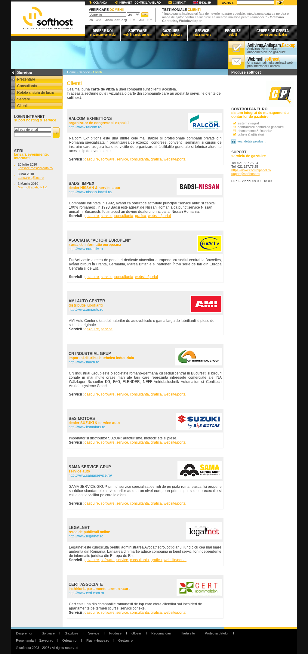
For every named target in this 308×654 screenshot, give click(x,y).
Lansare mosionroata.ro (35, 168)
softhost (47, 18)
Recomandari (161, 633)
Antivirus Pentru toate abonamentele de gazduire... (267, 50)
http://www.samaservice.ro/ (90, 475)
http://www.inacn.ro (84, 362)
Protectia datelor (217, 633)
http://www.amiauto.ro (86, 309)
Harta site (188, 633)
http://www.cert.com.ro (86, 593)
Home (71, 72)
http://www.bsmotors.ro (87, 427)
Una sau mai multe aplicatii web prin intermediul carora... (270, 64)
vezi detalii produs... (251, 141)
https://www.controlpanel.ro (251, 170)
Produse (115, 633)
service (122, 159)
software (108, 159)
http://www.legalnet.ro (86, 536)
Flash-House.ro (97, 640)
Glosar (136, 633)
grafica (156, 159)
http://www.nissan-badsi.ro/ (90, 192)
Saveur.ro (46, 640)
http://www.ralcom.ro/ (85, 127)
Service (84, 72)
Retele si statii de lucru (35, 92)
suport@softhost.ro (245, 174)
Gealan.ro (125, 640)
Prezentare (26, 79)
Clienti (22, 106)
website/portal (175, 159)
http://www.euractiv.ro (86, 249)
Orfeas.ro (69, 640)
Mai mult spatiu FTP (32, 187)
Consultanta (27, 86)
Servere (23, 99)
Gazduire (71, 633)
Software (48, 633)
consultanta (139, 159)
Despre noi (24, 633)
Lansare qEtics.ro (31, 177)
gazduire (92, 159)
